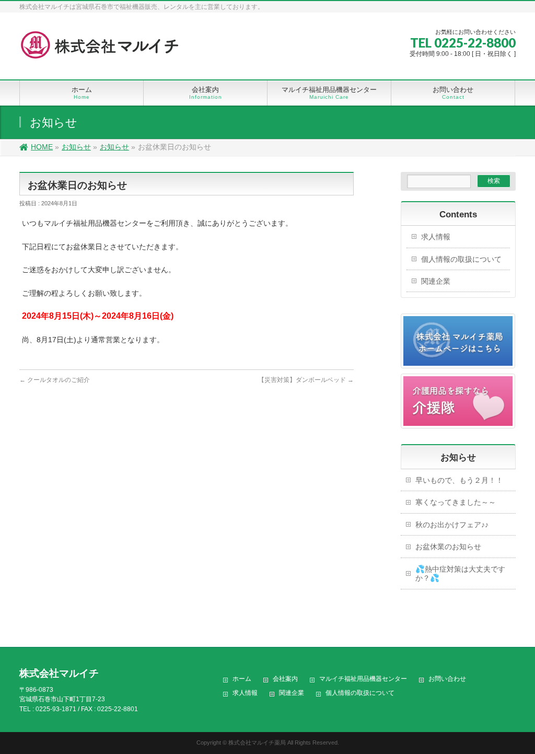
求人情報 (435, 237)
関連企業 (435, 281)
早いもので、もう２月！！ (459, 480)
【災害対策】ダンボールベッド (306, 380)
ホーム (241, 679)
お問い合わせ (447, 679)
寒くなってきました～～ (455, 502)
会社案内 (285, 679)
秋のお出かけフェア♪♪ (452, 524)
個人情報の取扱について (461, 259)
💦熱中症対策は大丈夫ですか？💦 (460, 573)
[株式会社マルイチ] (102, 49)
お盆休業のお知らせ (448, 546)
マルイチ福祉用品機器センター (363, 679)
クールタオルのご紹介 (54, 380)
